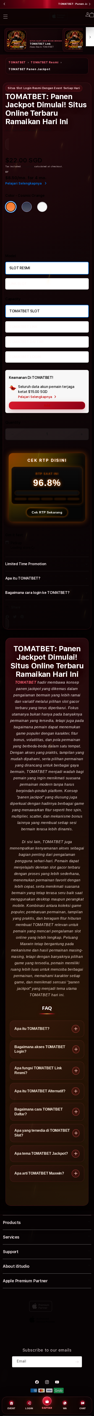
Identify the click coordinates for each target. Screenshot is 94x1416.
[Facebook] (8, 618)
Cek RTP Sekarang (47, 512)
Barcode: (32, 130)
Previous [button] (4, 4)
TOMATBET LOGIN (25, 357)
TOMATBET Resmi (44, 62)
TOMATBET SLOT (24, 311)
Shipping (28, 166)
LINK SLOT (18, 284)
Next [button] (89, 4)
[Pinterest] (23, 618)
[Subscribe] (77, 1361)
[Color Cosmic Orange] (10, 206)
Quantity (12, 422)
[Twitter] (16, 618)
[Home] (37, 15)
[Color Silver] (42, 207)
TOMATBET (17, 62)
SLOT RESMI (19, 268)
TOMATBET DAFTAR (26, 342)
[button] (5, 16)
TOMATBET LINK (23, 327)
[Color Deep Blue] (27, 207)
